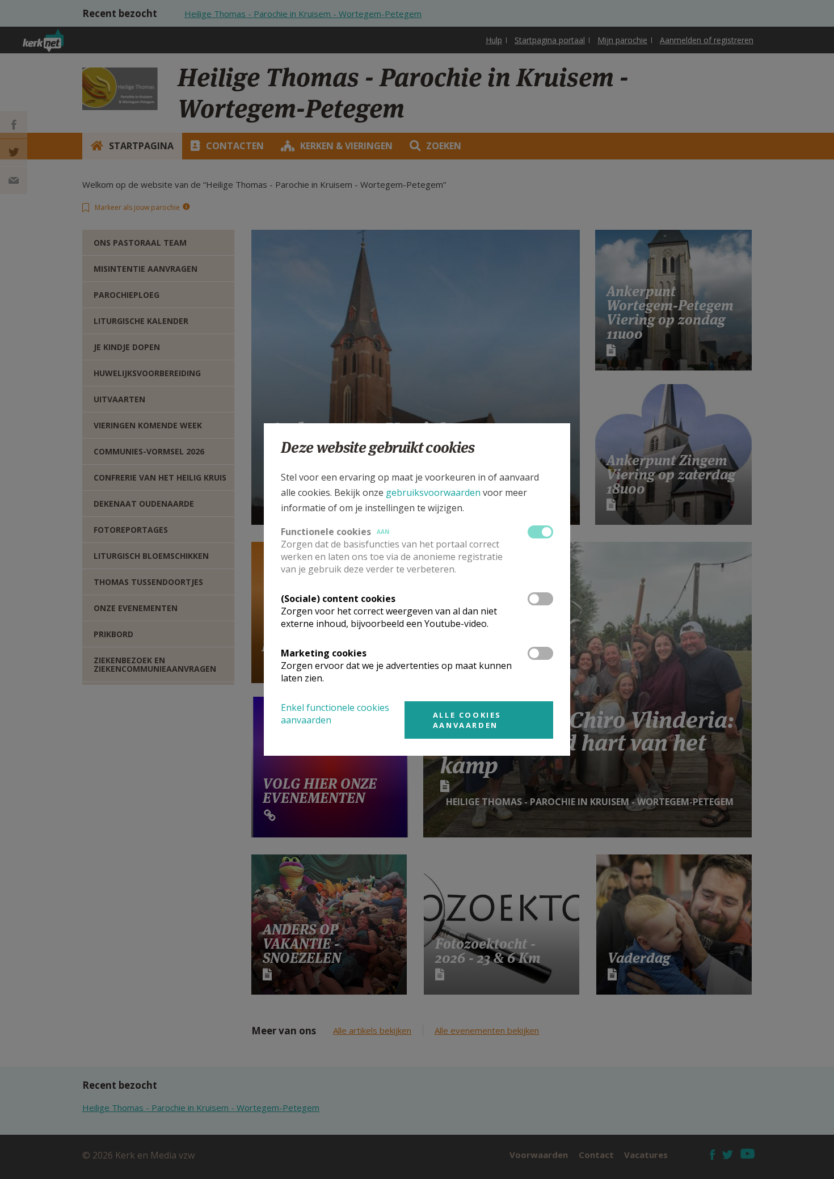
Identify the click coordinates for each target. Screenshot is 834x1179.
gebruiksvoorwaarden (433, 492)
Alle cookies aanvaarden (467, 720)
